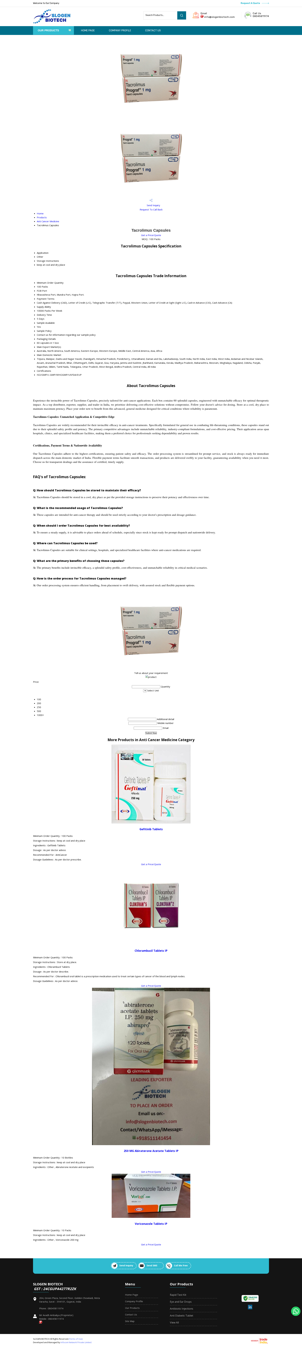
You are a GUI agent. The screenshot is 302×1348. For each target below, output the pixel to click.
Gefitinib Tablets (151, 829)
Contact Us (153, 30)
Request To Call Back (151, 209)
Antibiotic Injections (181, 1308)
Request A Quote (250, 3)
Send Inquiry (153, 205)
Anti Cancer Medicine (48, 221)
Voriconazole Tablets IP (151, 1224)
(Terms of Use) (76, 1338)
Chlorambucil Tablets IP (151, 950)
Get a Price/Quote (151, 235)
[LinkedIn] (250, 1309)
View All (174, 1322)
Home (40, 213)
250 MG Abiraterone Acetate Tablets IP (151, 1151)
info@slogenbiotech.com (219, 17)
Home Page (88, 30)
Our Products (48, 30)
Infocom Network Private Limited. (76, 1342)
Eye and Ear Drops (181, 1301)
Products (42, 217)
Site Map (129, 1321)
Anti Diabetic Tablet (181, 1315)
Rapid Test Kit (178, 1295)
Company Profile (120, 30)
